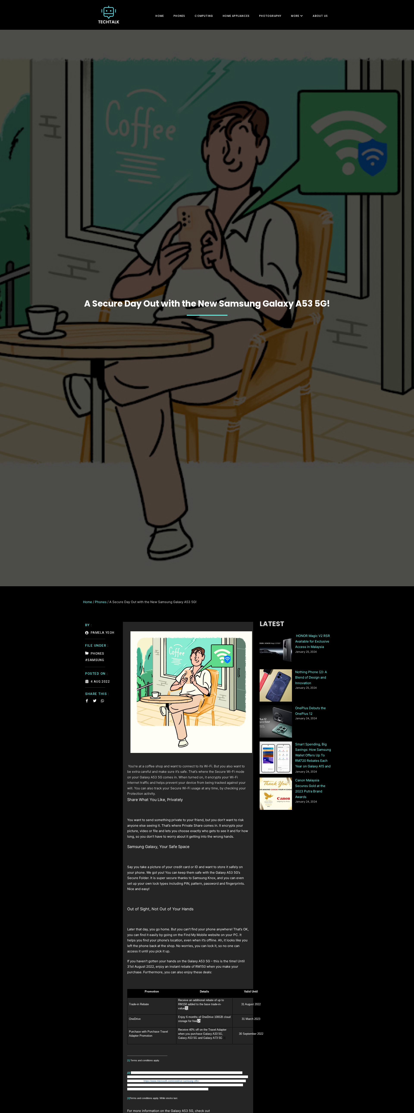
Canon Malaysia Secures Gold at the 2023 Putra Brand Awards (310, 788)
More (295, 16)
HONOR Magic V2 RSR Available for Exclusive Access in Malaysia (312, 641)
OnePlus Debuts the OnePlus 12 (310, 711)
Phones (179, 16)
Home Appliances (236, 16)
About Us (320, 16)
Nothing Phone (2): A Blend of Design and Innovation (311, 677)
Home (159, 16)
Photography (270, 16)
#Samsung (94, 660)
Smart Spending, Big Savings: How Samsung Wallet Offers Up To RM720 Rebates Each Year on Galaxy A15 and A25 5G (313, 756)
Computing (204, 16)
